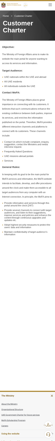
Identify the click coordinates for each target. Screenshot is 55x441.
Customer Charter (23, 16)
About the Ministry (9, 404)
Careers (4, 426)
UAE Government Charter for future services (20, 415)
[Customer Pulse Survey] (48, 425)
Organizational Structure (12, 409)
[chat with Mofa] (48, 434)
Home (6, 16)
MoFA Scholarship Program (13, 420)
